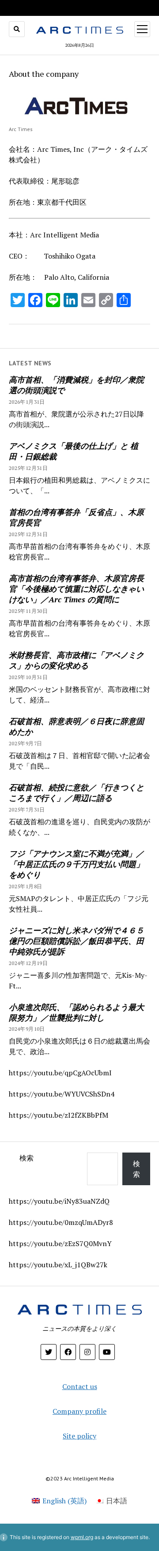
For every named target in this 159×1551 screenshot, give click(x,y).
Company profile (79, 1411)
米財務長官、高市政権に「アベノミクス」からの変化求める (76, 660)
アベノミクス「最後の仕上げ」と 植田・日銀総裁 (73, 451)
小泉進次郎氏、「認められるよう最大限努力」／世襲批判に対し (76, 1012)
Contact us (79, 1386)
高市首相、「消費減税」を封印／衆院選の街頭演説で (76, 384)
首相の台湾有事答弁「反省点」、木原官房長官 (76, 517)
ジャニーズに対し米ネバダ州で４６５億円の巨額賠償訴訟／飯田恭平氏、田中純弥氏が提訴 (76, 941)
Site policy (79, 1436)
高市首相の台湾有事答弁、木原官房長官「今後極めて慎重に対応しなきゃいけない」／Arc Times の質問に (76, 589)
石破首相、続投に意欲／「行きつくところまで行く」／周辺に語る (76, 792)
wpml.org (82, 1537)
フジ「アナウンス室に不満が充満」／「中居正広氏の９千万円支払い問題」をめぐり (76, 864)
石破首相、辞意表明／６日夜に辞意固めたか (76, 726)
